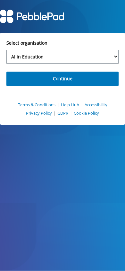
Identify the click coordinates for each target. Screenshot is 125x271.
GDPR (62, 113)
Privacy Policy (39, 113)
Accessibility (96, 105)
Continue (62, 78)
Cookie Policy (86, 113)
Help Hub (70, 105)
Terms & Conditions (36, 105)
